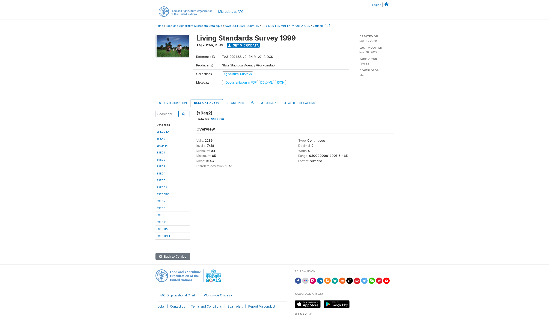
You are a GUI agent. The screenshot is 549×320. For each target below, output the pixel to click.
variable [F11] (321, 25)
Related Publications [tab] (299, 103)
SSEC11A (162, 229)
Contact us (177, 306)
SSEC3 (161, 166)
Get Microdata (245, 45)
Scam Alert (235, 306)
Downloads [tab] (235, 103)
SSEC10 (161, 222)
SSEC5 (161, 180)
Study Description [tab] (173, 103)
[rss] (327, 280)
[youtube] (386, 280)
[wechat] (372, 280)
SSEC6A (162, 187)
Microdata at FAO (231, 12)
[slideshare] (335, 280)
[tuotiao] (357, 280)
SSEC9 (161, 215)
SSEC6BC (163, 194)
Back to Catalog (175, 256)
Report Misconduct (261, 306)
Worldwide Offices (217, 295)
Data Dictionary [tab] (206, 103)
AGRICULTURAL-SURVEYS (242, 25)
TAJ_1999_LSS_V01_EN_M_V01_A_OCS (286, 25)
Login (375, 4)
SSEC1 (161, 152)
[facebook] (298, 280)
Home (159, 25)
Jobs (161, 306)
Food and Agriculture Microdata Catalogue (194, 25)
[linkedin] (320, 280)
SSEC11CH (163, 236)
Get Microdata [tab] (265, 103)
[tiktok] (349, 280)
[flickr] (305, 280)
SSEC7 (161, 201)
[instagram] (313, 280)
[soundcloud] (342, 280)
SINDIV (161, 138)
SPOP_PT (163, 145)
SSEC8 (161, 208)
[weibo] (379, 280)
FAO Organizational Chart (177, 295)
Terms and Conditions (206, 306)
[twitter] (364, 280)
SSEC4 (161, 173)
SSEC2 (161, 159)
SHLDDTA (163, 131)
